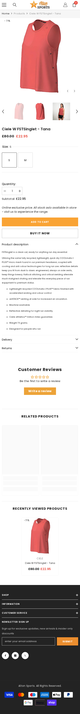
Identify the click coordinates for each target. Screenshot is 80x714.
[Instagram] (15, 655)
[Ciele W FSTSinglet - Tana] (40, 536)
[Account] (65, 5)
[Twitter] (25, 655)
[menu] (4, 5)
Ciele (40, 558)
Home (5, 13)
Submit (68, 641)
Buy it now (40, 233)
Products (19, 13)
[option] (40, 56)
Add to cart (40, 221)
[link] (20, 483)
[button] (67, 91)
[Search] (14, 5)
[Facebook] (5, 655)
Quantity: (9, 184)
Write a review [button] (40, 391)
